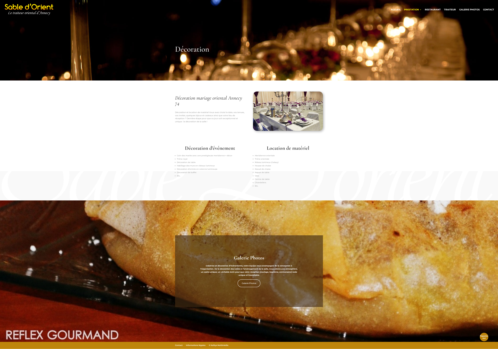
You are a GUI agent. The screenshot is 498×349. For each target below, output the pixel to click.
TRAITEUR (450, 10)
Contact (488, 10)
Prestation (411, 10)
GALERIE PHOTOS (469, 10)
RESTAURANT (433, 10)
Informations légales (195, 345)
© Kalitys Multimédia (218, 345)
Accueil (396, 10)
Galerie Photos (249, 283)
